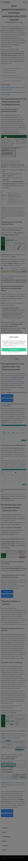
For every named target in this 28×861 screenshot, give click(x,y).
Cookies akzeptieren (14, 349)
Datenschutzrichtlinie (18, 345)
